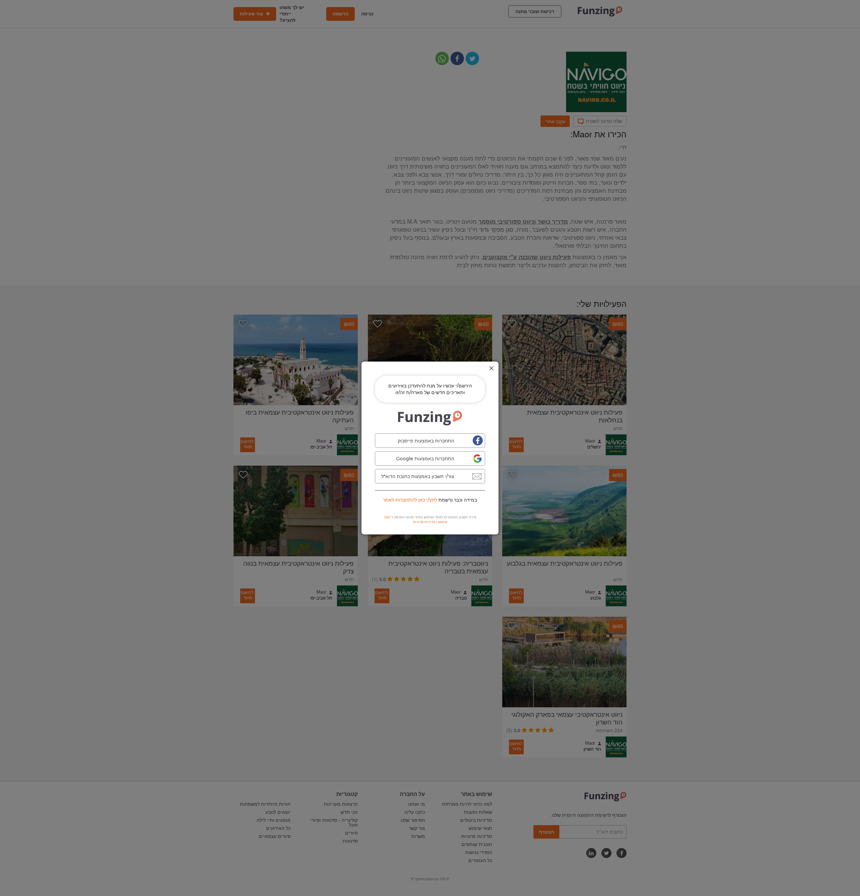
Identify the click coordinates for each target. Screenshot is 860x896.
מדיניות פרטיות (424, 522)
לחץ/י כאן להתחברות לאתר (410, 500)
